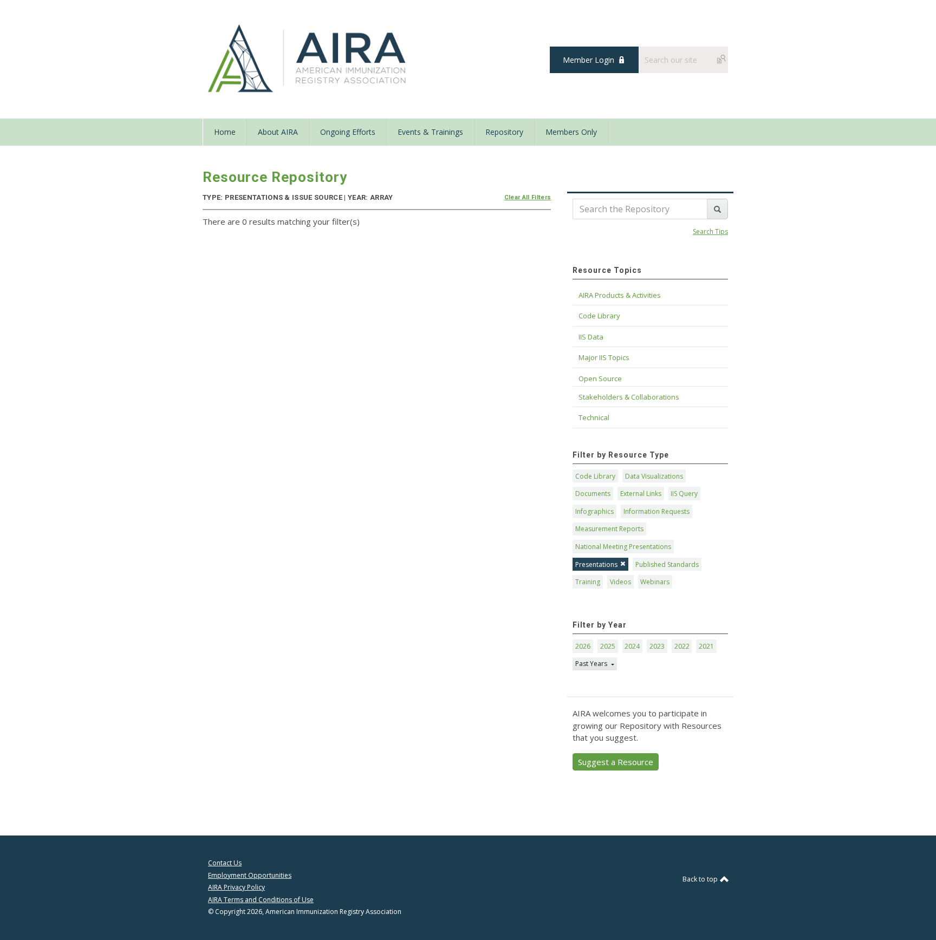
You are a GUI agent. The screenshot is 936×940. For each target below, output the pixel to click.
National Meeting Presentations (623, 546)
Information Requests (656, 511)
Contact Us (225, 862)
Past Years (592, 663)
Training (587, 581)
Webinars (655, 581)
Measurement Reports (609, 528)
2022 (682, 646)
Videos (620, 581)
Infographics (594, 511)
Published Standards (667, 564)
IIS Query (684, 493)
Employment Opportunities (249, 875)
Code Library (595, 476)
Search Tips (710, 231)
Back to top (700, 879)
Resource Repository (275, 177)
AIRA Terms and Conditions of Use (261, 899)
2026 (582, 646)
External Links (640, 493)
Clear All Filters (527, 197)
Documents (592, 493)
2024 (632, 646)
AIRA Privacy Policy (236, 887)
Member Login (588, 60)
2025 (607, 646)
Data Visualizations (654, 476)
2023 (657, 646)
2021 (706, 646)
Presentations (596, 564)
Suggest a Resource (615, 761)
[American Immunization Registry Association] (308, 58)
